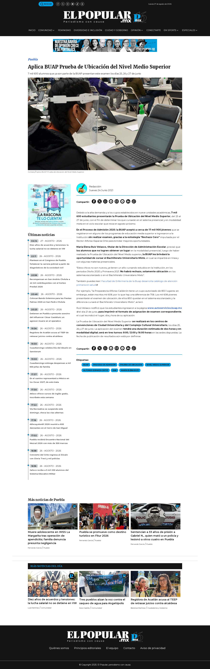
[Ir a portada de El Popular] (105, 16)
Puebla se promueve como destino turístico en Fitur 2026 (102, 533)
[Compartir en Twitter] (99, 201)
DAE (114, 370)
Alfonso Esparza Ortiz (95, 370)
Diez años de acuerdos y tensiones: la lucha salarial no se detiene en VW (49, 247)
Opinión (136, 30)
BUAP (86, 365)
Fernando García (35, 548)
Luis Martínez (33, 608)
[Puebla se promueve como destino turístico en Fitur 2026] (104, 516)
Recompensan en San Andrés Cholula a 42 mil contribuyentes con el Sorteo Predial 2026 (50, 283)
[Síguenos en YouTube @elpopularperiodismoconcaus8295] (72, 4)
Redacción (95, 186)
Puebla (33, 59)
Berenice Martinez (138, 608)
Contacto (129, 648)
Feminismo (64, 30)
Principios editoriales (87, 648)
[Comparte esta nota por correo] (116, 201)
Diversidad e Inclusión (88, 30)
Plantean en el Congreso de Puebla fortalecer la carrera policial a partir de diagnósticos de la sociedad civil (49, 264)
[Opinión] (105, 45)
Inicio (31, 30)
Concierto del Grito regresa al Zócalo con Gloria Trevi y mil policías (49, 457)
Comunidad (45, 30)
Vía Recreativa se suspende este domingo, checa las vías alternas (46, 411)
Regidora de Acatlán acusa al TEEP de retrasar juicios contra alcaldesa (49, 334)
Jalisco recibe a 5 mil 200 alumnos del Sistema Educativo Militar (49, 472)
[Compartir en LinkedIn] (128, 201)
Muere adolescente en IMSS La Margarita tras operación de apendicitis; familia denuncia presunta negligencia (49, 537)
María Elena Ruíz (130, 370)
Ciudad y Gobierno (116, 30)
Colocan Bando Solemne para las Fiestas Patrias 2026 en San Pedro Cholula (50, 300)
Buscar (48, 4)
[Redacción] (81, 188)
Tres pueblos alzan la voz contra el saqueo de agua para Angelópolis (102, 601)
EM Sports (170, 30)
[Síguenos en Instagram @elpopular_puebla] (68, 4)
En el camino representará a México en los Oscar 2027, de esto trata (49, 380)
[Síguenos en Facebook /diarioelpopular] (58, 4)
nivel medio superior (158, 365)
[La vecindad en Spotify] (49, 205)
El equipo (112, 648)
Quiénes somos (59, 648)
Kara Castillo (84, 608)
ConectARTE (153, 30)
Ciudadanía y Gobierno (157, 608)
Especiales (188, 30)
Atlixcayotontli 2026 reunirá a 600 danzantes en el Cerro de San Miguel (49, 426)
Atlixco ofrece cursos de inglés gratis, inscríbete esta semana (49, 395)
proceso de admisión (104, 365)
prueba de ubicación (131, 365)
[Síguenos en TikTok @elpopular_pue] (77, 4)
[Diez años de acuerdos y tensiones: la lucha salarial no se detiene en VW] (53, 584)
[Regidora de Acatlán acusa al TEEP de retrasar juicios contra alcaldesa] (155, 584)
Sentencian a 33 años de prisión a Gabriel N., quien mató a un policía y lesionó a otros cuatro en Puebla (154, 535)
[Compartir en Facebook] (94, 201)
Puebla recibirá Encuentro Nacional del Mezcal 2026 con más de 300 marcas (49, 441)
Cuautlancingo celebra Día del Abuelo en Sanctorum (50, 350)
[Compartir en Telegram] (111, 201)
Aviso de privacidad (152, 648)
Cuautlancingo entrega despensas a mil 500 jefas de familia (50, 365)
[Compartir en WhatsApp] (105, 201)
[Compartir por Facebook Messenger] (122, 201)
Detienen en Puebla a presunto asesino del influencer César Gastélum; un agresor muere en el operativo (50, 317)
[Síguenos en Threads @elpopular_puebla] (82, 4)
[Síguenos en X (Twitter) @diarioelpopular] (63, 4)
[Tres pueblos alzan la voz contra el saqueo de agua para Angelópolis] (104, 584)
